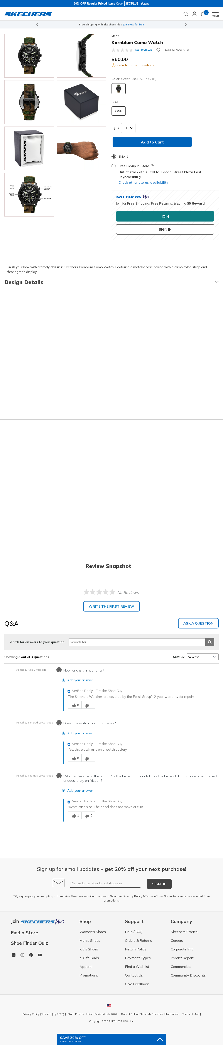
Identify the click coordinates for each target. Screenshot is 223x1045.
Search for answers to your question (36, 642)
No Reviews (143, 50)
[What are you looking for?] (185, 13)
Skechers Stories (184, 932)
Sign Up (159, 884)
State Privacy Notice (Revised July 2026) (93, 1014)
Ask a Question (198, 623)
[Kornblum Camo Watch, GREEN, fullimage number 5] (81, 148)
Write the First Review (111, 606)
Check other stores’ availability (143, 182)
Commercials (181, 966)
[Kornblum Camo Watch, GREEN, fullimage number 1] (81, 56)
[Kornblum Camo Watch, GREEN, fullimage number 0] (29, 56)
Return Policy (135, 949)
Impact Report (182, 958)
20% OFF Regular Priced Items (94, 3)
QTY (116, 128)
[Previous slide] (37, 24)
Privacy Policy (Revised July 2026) (43, 1014)
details (145, 3)
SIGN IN (165, 229)
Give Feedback (137, 984)
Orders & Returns (138, 940)
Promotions (88, 975)
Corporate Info (182, 949)
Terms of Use (154, 896)
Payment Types (138, 958)
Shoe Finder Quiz (29, 943)
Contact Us (134, 975)
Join (15, 921)
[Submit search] (209, 642)
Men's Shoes (89, 940)
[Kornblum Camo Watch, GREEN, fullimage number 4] (29, 148)
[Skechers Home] (28, 14)
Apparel (85, 966)
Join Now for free (133, 24)
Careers (177, 940)
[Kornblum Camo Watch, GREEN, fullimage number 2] (29, 102)
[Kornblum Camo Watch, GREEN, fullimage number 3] (81, 102)
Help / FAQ (133, 932)
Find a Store (24, 932)
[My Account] (194, 13)
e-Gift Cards (89, 958)
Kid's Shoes (88, 949)
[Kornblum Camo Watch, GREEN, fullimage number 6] (29, 195)
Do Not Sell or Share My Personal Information (150, 1014)
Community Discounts (188, 975)
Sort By (178, 656)
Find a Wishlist (137, 966)
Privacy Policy (132, 896)
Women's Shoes (92, 932)
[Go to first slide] (186, 24)
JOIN (165, 216)
